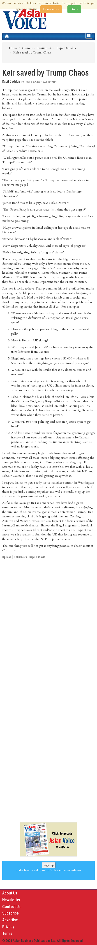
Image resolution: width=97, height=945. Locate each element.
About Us (9, 893)
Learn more (51, 9)
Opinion (6, 557)
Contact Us (11, 906)
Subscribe (10, 913)
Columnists (20, 557)
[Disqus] (48, 631)
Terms (7, 933)
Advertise (10, 919)
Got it (74, 9)
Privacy (8, 926)
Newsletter (11, 899)
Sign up (49, 865)
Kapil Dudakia (37, 557)
